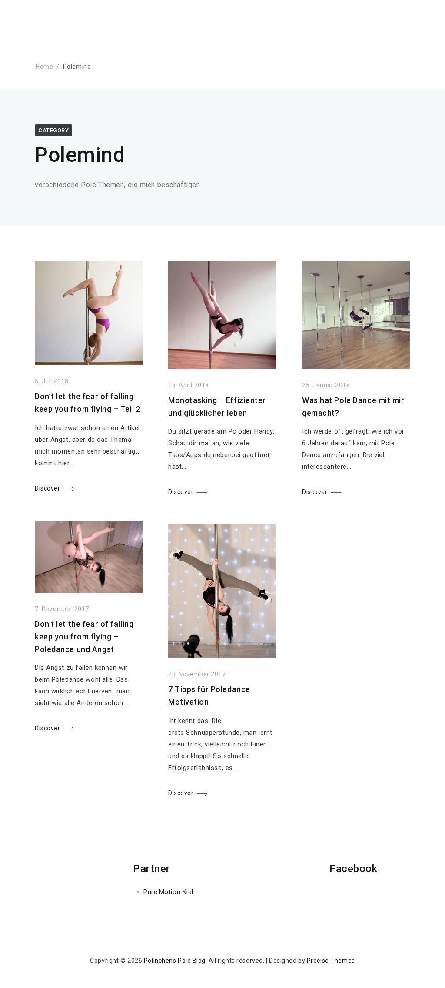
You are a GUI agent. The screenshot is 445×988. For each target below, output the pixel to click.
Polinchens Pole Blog (175, 960)
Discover (47, 488)
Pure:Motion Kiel (168, 892)
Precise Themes (331, 960)
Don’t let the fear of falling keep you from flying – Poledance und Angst (84, 636)
